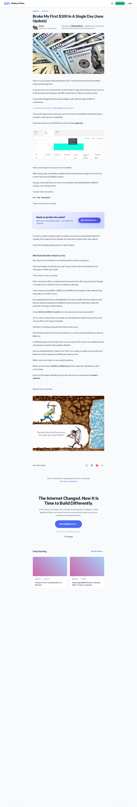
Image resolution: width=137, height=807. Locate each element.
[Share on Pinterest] (97, 465)
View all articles (97, 551)
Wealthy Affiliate (77, 26)
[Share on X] (87, 465)
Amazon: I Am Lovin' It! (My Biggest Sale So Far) (54, 108)
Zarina (41, 26)
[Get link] (102, 465)
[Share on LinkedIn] (92, 465)
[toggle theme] (112, 3)
